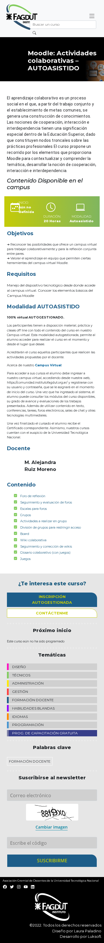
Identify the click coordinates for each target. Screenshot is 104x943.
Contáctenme (52, 613)
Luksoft (94, 936)
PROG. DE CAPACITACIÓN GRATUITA (45, 733)
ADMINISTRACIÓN (28, 683)
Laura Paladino (87, 931)
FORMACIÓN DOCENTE (33, 700)
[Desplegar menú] (92, 16)
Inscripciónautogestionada (52, 599)
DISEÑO (19, 667)
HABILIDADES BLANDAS (33, 708)
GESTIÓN (20, 691)
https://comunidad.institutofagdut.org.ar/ (37, 382)
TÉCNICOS (21, 675)
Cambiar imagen (52, 827)
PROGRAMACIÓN (28, 725)
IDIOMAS (20, 716)
